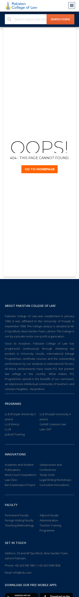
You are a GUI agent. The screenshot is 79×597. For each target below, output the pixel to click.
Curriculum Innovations (54, 485)
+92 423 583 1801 (25, 565)
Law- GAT (45, 429)
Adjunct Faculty (49, 515)
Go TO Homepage (40, 169)
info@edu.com (22, 572)
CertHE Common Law (53, 424)
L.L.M (8, 429)
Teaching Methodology (19, 525)
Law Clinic (11, 480)
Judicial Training (15, 434)
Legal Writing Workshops (55, 480)
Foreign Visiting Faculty (19, 520)
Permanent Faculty (17, 515)
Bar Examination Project (20, 485)
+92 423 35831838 (49, 565)
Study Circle (47, 475)
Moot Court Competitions (20, 475)
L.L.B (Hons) (12, 424)
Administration (49, 520)
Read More (37, 389)
